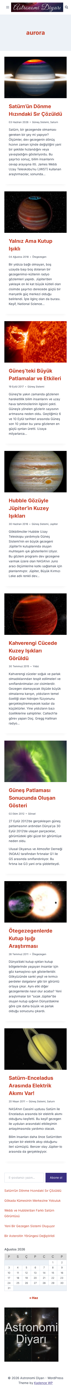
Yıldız (36, 666)
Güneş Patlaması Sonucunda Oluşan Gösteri (32, 798)
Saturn (54, 122)
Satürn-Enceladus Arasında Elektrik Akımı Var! (31, 1085)
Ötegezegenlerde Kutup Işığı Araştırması (30, 938)
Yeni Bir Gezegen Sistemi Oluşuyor (29, 1226)
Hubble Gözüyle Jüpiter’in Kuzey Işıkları (29, 508)
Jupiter (54, 524)
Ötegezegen (39, 256)
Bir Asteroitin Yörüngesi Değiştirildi (29, 1236)
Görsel (32, 813)
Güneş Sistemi (40, 122)
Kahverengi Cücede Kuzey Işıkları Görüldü (33, 650)
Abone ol (56, 1177)
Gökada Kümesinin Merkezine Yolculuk (32, 1200)
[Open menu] (7, 7)
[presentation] (35, 77)
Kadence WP (43, 1383)
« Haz (33, 1298)
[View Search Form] (66, 7)
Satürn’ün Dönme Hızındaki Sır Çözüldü (32, 1190)
